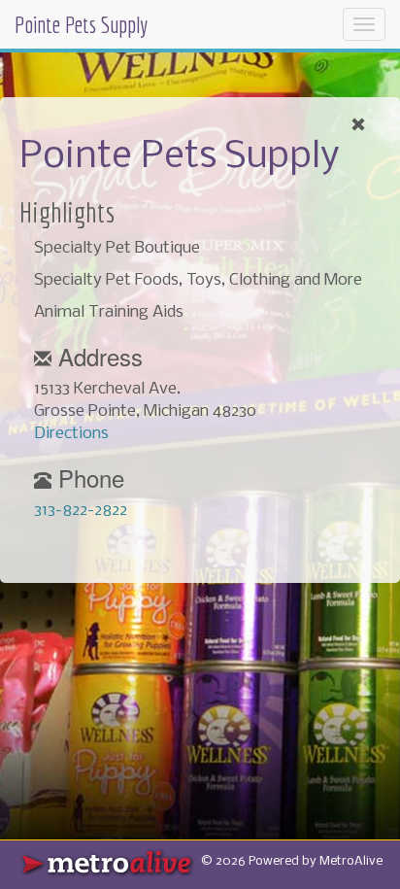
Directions (71, 434)
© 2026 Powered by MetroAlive (292, 861)
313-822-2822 (80, 510)
